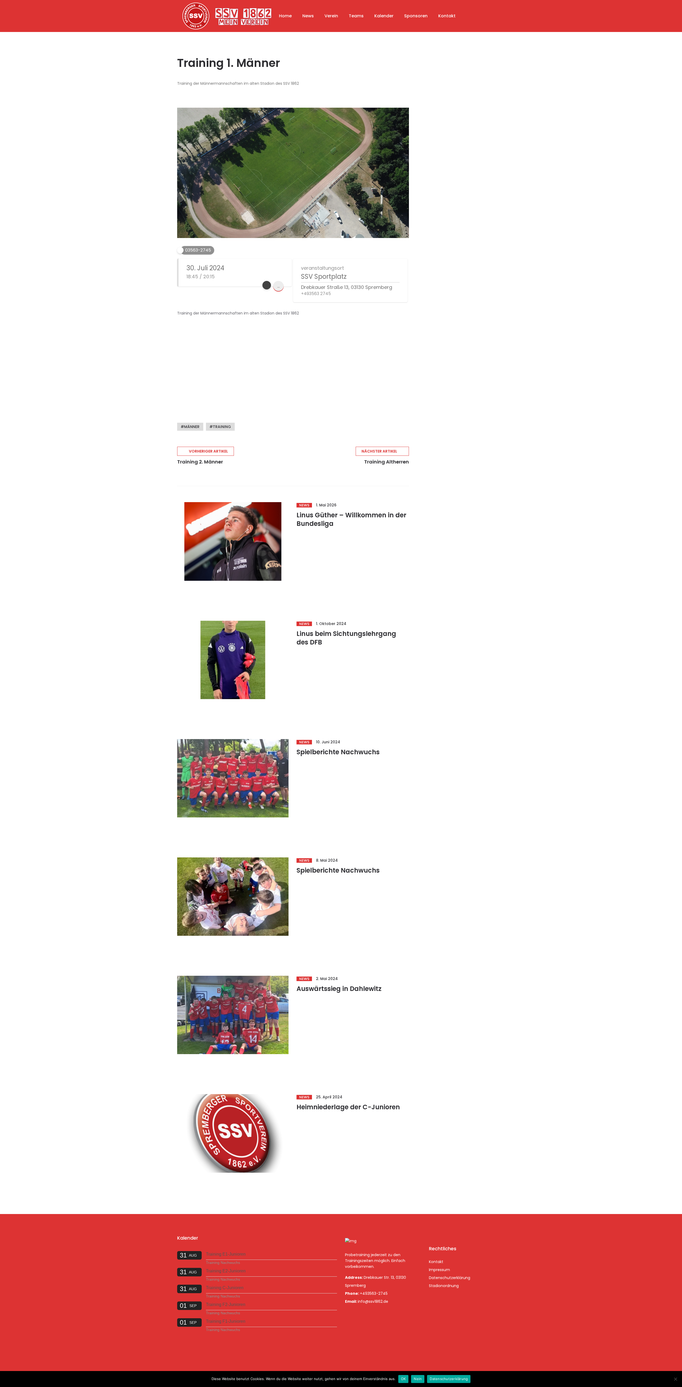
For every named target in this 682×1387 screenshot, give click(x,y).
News (308, 16)
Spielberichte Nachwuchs (338, 752)
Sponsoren (416, 16)
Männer (192, 426)
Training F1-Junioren (225, 1321)
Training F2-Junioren (225, 1304)
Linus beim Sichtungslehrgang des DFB (346, 638)
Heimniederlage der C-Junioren (348, 1107)
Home (285, 16)
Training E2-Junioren (226, 1271)
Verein (331, 16)
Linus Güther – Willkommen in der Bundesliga (351, 519)
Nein (418, 1379)
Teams (356, 16)
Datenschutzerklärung (449, 1277)
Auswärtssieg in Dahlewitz (339, 988)
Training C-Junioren (224, 1287)
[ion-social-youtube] (462, 1230)
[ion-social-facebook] (434, 1230)
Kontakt (447, 16)
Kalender (383, 16)
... (278, 286)
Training (222, 426)
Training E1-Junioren (226, 1254)
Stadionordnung (444, 1285)
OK (403, 1379)
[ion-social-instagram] (448, 1230)
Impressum (439, 1269)
